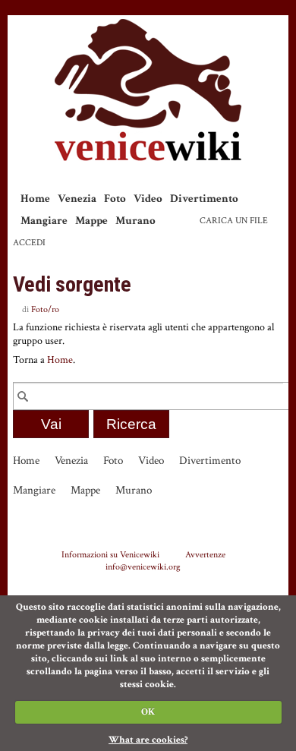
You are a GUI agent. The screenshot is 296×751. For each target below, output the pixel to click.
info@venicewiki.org (143, 566)
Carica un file (234, 220)
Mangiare (44, 220)
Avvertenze (205, 554)
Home (35, 198)
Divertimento (204, 198)
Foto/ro (45, 309)
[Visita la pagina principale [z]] (148, 90)
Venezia (77, 198)
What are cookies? (148, 740)
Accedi (29, 242)
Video (148, 198)
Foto (115, 198)
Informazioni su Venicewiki (110, 554)
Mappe (91, 220)
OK (148, 711)
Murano (135, 220)
